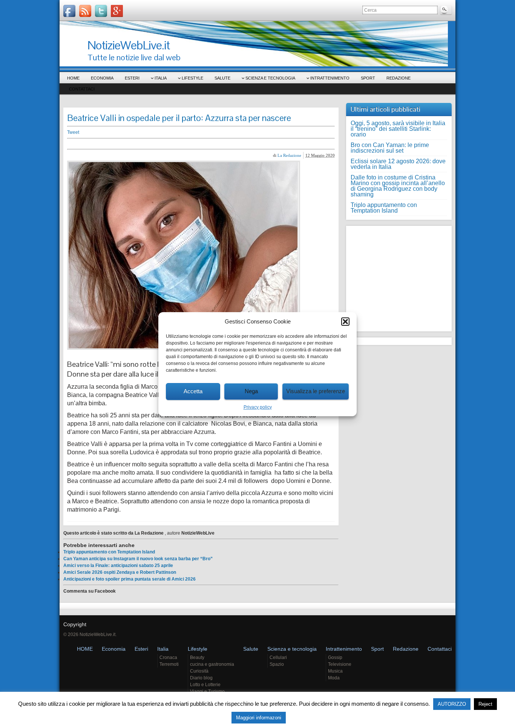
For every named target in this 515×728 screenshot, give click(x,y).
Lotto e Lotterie (205, 684)
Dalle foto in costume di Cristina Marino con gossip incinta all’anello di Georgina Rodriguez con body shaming (398, 186)
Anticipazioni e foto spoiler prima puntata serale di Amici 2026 (129, 579)
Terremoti (169, 664)
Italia (161, 78)
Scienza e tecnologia (270, 78)
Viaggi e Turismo (207, 691)
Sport (368, 78)
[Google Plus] (117, 11)
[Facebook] (69, 11)
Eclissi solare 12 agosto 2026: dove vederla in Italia (398, 164)
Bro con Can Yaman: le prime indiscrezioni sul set (390, 148)
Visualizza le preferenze (315, 391)
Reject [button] (485, 704)
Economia (102, 78)
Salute (222, 78)
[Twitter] (101, 11)
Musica (335, 671)
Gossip (335, 657)
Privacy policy (258, 407)
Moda (334, 677)
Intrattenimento (329, 78)
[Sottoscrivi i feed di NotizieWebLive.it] (85, 11)
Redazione (398, 78)
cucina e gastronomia (212, 664)
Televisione (339, 664)
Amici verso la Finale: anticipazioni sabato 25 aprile (118, 565)
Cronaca (168, 657)
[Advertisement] (184, 144)
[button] (345, 321)
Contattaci (82, 89)
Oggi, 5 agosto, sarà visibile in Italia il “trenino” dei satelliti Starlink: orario (398, 129)
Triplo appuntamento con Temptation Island (109, 552)
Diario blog (201, 677)
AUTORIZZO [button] (452, 704)
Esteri (132, 78)
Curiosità (199, 671)
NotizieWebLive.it (128, 45)
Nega (251, 391)
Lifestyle (192, 78)
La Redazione (289, 155)
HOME (73, 78)
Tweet (73, 132)
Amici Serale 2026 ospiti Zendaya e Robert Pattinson (119, 572)
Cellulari (278, 657)
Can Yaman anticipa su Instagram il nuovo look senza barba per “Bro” (138, 558)
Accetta (193, 391)
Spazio (277, 664)
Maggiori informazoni (258, 717)
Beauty (197, 657)
